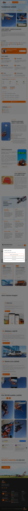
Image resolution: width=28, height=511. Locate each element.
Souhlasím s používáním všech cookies (14, 254)
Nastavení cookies (14, 259)
